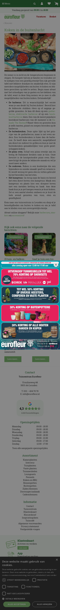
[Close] (56, 264)
